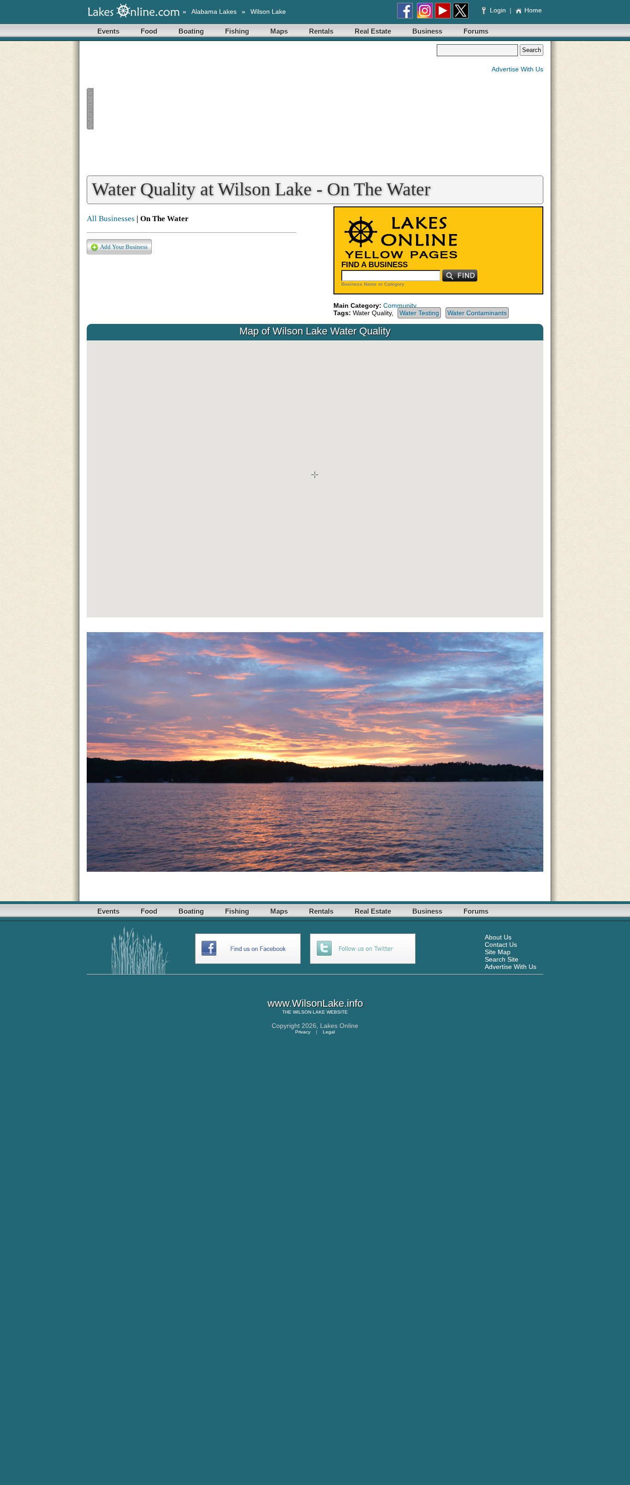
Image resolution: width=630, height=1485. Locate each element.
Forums (476, 31)
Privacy (302, 1031)
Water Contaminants (477, 313)
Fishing (237, 31)
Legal (329, 1031)
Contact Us (501, 944)
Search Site (501, 959)
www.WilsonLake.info (315, 1003)
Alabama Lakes (214, 11)
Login (498, 10)
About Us (498, 937)
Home (533, 10)
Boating (191, 31)
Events (108, 31)
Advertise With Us (517, 69)
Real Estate (373, 31)
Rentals (321, 31)
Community (399, 305)
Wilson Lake (268, 11)
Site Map (498, 952)
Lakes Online (339, 1025)
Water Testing (419, 313)
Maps (279, 31)
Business (427, 31)
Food (149, 31)
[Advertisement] (261, 108)
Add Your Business (124, 246)
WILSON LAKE (309, 1012)
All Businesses (111, 218)
